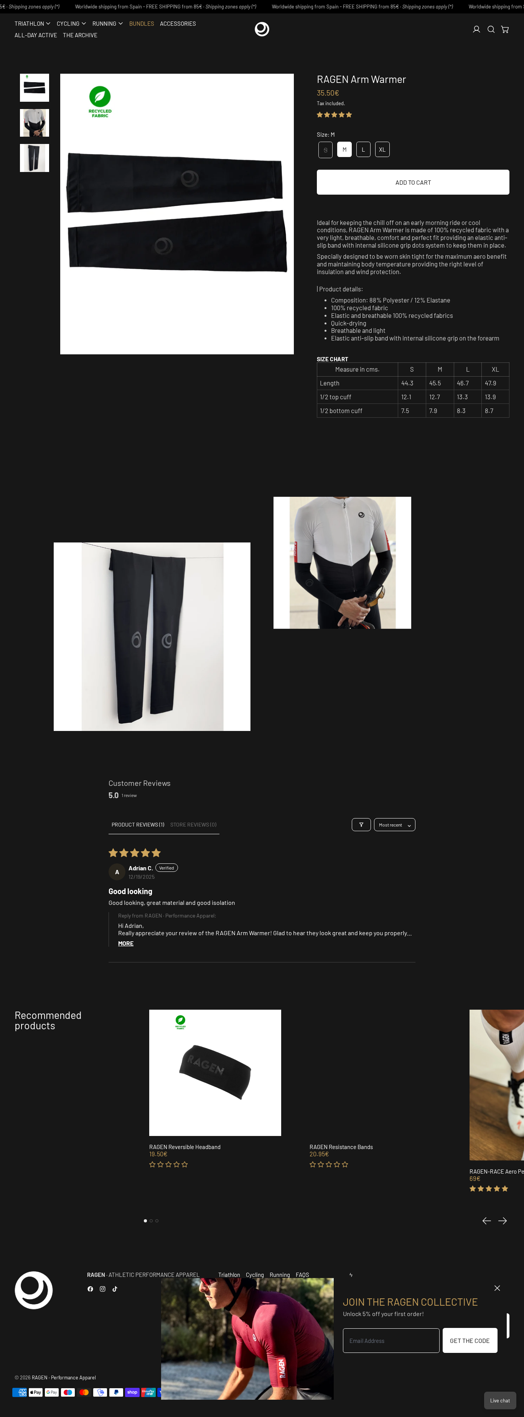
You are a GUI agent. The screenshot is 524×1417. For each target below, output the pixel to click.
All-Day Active (36, 34)
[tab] (145, 1220)
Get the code (470, 1340)
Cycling (255, 1274)
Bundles (141, 23)
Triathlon (229, 1274)
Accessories (178, 23)
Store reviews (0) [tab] (193, 824)
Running (280, 1274)
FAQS (302, 1274)
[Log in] (476, 29)
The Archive (80, 34)
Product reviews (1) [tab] (138, 824)
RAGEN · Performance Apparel (64, 1377)
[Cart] (505, 29)
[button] (491, 29)
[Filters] (361, 824)
